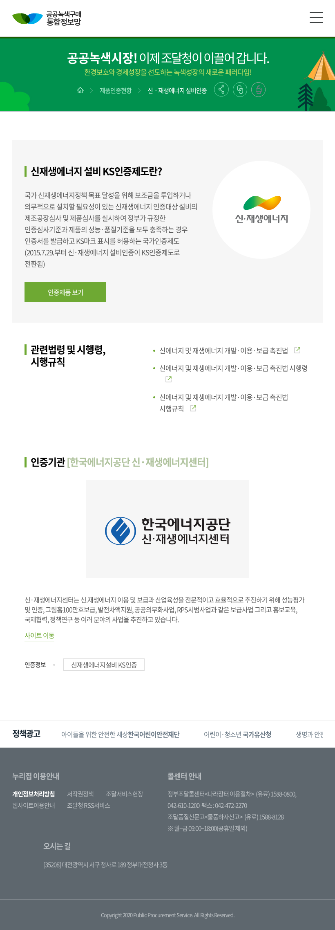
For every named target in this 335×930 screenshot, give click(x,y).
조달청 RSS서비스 (88, 805)
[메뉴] (316, 17)
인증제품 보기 (65, 292)
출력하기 (258, 89)
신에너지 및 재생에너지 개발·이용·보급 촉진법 (223, 350)
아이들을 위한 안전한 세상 (120, 734)
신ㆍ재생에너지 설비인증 (177, 90)
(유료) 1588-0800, (276, 793)
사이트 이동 (39, 635)
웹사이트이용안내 (33, 805)
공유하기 (221, 89)
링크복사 (240, 89)
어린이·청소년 (237, 734)
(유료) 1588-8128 (264, 816)
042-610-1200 (183, 805)
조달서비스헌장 (124, 793)
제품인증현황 (116, 90)
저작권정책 (80, 793)
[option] (120, 734)
